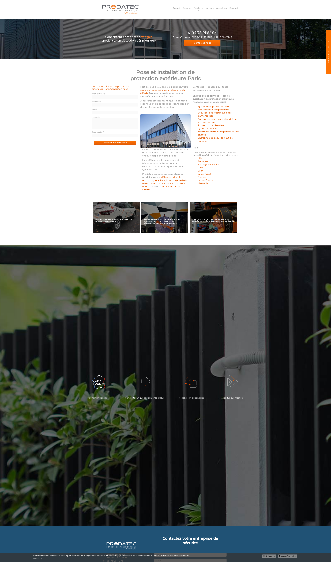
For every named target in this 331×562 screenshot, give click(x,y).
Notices (209, 8)
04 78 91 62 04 (204, 33)
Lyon (200, 170)
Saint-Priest (204, 174)
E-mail (94, 109)
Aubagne (203, 161)
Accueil (176, 8)
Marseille (203, 183)
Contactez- (202, 43)
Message (96, 117)
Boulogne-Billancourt (210, 164)
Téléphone (96, 101)
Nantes (202, 177)
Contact (233, 8)
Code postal (98, 132)
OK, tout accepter (269, 556)
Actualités (221, 8)
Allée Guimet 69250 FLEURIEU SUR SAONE (202, 37)
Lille (200, 158)
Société (187, 8)
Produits (198, 8)
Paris (201, 167)
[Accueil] (118, 9)
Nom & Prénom (98, 94)
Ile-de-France (205, 180)
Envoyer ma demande (115, 142)
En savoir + (116, 217)
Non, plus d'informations (287, 556)
